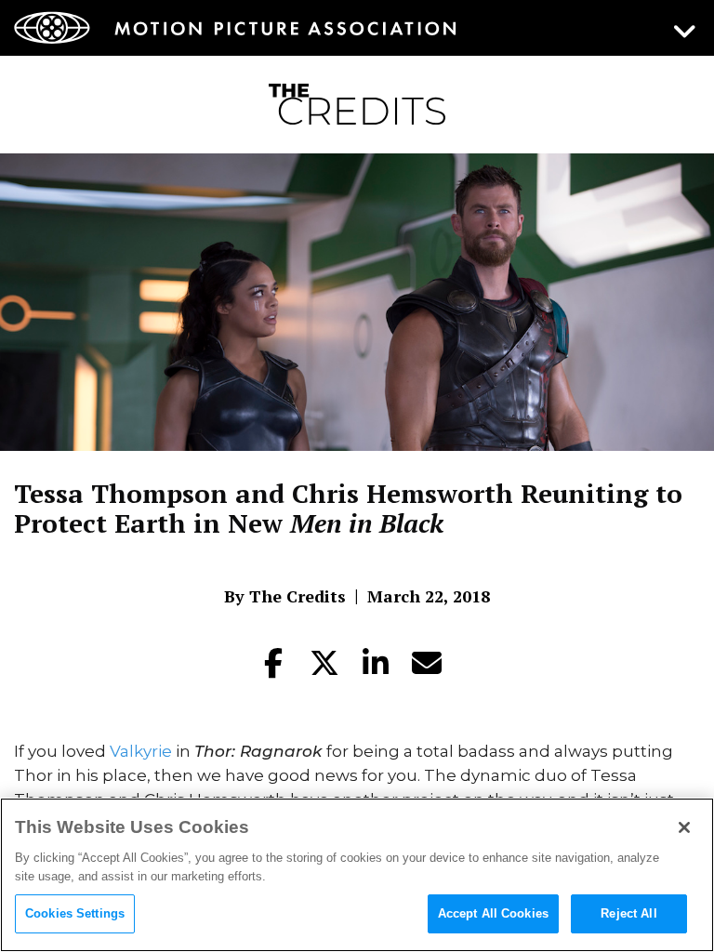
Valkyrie (141, 751)
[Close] (684, 827)
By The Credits (285, 596)
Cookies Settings (75, 913)
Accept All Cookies (493, 913)
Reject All (628, 913)
